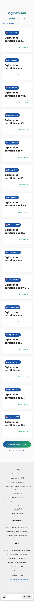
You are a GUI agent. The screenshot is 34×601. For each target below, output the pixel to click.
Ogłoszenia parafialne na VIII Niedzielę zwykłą (15, 96)
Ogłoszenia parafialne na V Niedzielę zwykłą (14, 178)
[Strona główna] (4, 597)
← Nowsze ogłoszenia (17, 450)
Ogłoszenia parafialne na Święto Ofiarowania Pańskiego (17, 207)
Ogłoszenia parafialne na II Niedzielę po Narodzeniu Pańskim (17, 317)
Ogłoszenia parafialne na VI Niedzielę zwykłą (14, 150)
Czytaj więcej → (23, 47)
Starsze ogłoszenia (17, 444)
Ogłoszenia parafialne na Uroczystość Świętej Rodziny (16, 344)
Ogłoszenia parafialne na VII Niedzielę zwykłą (14, 123)
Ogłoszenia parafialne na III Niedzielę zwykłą (14, 233)
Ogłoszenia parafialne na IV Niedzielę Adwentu (15, 397)
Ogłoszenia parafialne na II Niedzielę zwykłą (14, 260)
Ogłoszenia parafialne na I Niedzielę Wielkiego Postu (16, 70)
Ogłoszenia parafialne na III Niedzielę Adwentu (15, 425)
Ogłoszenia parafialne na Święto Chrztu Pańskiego (17, 288)
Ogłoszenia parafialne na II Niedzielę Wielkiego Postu (16, 42)
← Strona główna (8, 24)
